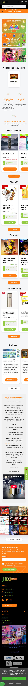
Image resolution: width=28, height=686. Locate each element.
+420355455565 (9, 592)
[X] (6, 599)
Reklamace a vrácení (6, 622)
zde (16, 674)
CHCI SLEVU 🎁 (26, 473)
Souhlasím (14, 678)
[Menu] (26, 2)
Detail (9, 169)
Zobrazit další (14, 176)
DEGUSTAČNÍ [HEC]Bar (14, 648)
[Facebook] (3, 599)
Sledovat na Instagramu (15, 539)
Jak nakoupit (5, 617)
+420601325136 (9, 595)
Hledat (24, 6)
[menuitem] (14, 83)
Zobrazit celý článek (11, 379)
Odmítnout (18, 683)
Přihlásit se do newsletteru (9, 569)
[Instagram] (10, 599)
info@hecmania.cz (9, 589)
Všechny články (14, 388)
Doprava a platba (6, 620)
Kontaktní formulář (9, 605)
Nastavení (11, 683)
